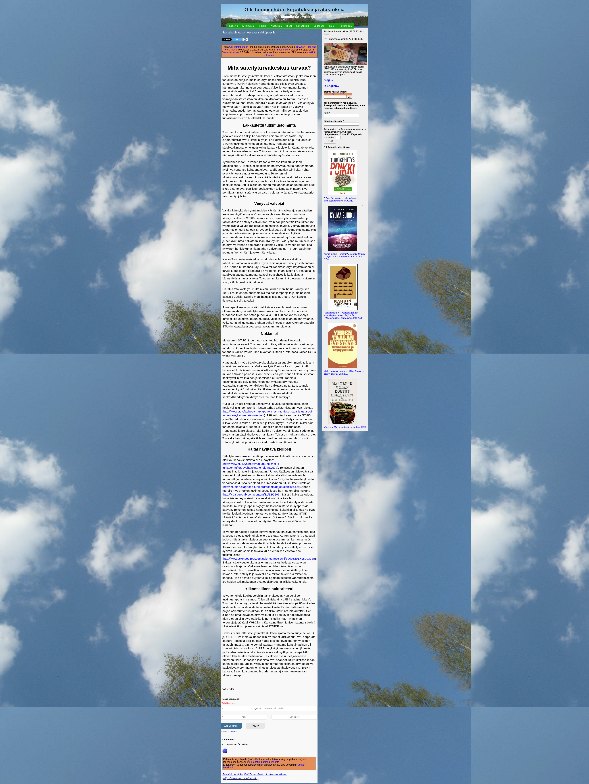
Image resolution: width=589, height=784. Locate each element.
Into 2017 (341, 199)
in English (332, 85)
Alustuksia (276, 25)
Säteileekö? (283, 49)
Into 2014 (345, 256)
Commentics (234, 731)
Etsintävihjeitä (331, 94)
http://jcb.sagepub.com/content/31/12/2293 (251, 494)
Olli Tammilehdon (238, 47)
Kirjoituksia (248, 25)
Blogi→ (328, 80)
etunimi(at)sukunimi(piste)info (263, 762)
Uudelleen (319, 25)
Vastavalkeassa (230, 52)
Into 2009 (343, 315)
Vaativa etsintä (346, 94)
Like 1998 (345, 427)
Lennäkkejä (302, 25)
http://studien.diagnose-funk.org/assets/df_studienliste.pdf (261, 486)
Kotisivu (233, 25)
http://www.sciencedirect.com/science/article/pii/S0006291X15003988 (269, 558)
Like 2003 (344, 372)
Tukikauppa (345, 25)
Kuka (332, 25)
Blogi (289, 25)
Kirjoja (262, 25)
